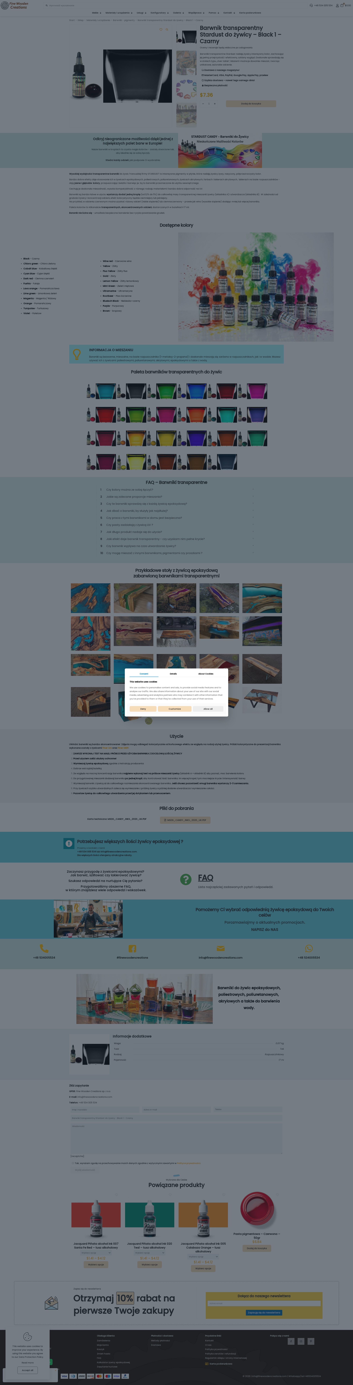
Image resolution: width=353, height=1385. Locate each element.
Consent (144, 673)
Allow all (208, 709)
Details (173, 673)
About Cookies (205, 673)
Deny (143, 709)
